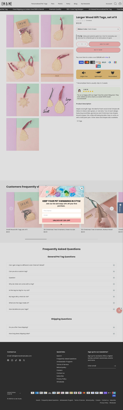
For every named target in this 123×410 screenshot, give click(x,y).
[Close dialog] (81, 188)
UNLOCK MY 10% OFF (61, 220)
